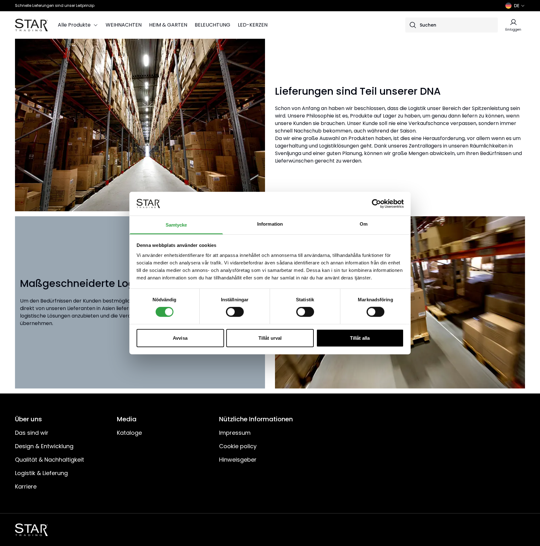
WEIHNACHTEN (124, 24)
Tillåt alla (360, 337)
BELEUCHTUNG (212, 24)
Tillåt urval (270, 337)
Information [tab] (270, 224)
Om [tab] (364, 224)
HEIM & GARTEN (168, 24)
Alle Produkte (74, 24)
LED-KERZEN (253, 24)
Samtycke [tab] (176, 225)
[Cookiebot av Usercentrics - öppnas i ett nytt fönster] (376, 203)
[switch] (235, 312)
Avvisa (180, 337)
